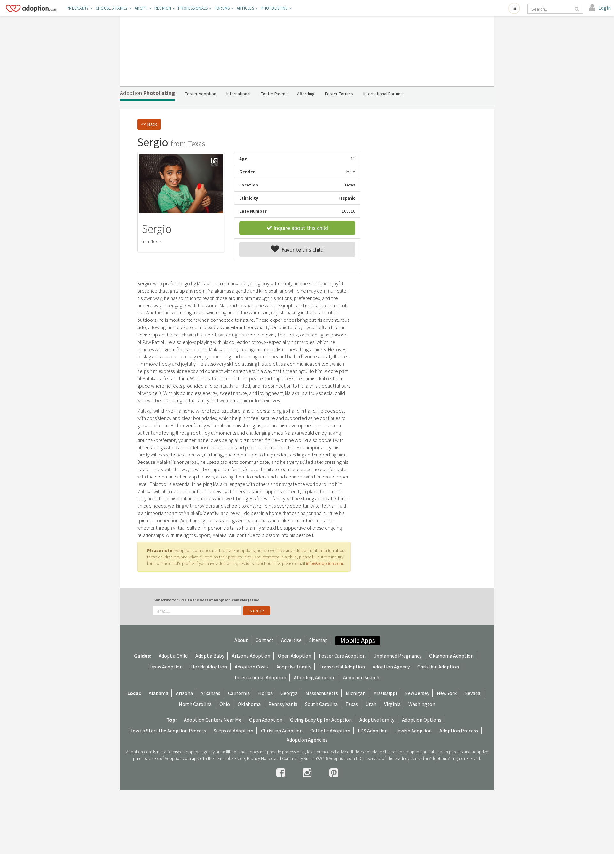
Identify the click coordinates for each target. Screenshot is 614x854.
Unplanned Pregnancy (397, 655)
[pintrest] (333, 772)
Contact (264, 640)
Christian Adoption (438, 666)
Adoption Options (421, 719)
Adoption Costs (252, 666)
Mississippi (385, 693)
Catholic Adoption (330, 730)
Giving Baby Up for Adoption (321, 719)
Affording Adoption (314, 677)
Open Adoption (294, 655)
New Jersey (417, 693)
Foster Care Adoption (342, 655)
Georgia (289, 693)
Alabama (158, 693)
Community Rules (297, 758)
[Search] (577, 8)
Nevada (472, 693)
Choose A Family (112, 8)
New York (447, 693)
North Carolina (195, 704)
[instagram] (308, 772)
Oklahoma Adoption (451, 655)
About (241, 640)
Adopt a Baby (209, 655)
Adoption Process (458, 730)
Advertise (291, 640)
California (239, 693)
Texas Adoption (166, 666)
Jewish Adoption (413, 730)
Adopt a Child (173, 655)
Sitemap (318, 640)
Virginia (392, 704)
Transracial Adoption (342, 666)
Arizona (184, 693)
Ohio (224, 704)
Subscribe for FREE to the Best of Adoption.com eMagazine (206, 599)
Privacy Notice (260, 758)
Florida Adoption (208, 666)
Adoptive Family (293, 666)
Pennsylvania (282, 704)
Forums (223, 8)
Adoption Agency (391, 666)
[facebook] (281, 772)
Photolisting (275, 8)
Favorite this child (301, 249)
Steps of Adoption (233, 730)
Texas (351, 704)
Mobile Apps (357, 640)
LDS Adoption (373, 730)
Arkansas (210, 693)
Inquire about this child (300, 228)
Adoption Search (361, 677)
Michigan (356, 693)
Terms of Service (230, 758)
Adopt (142, 8)
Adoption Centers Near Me (212, 719)
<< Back (149, 124)
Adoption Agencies (307, 740)
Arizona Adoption (251, 655)
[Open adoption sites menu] (514, 8)
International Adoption (260, 677)
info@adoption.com (324, 563)
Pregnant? (78, 8)
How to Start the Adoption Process (167, 730)
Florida (265, 693)
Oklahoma (249, 704)
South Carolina (321, 704)
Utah (371, 704)
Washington (421, 704)
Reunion (163, 8)
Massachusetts (321, 693)
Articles (246, 8)
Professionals (193, 8)
